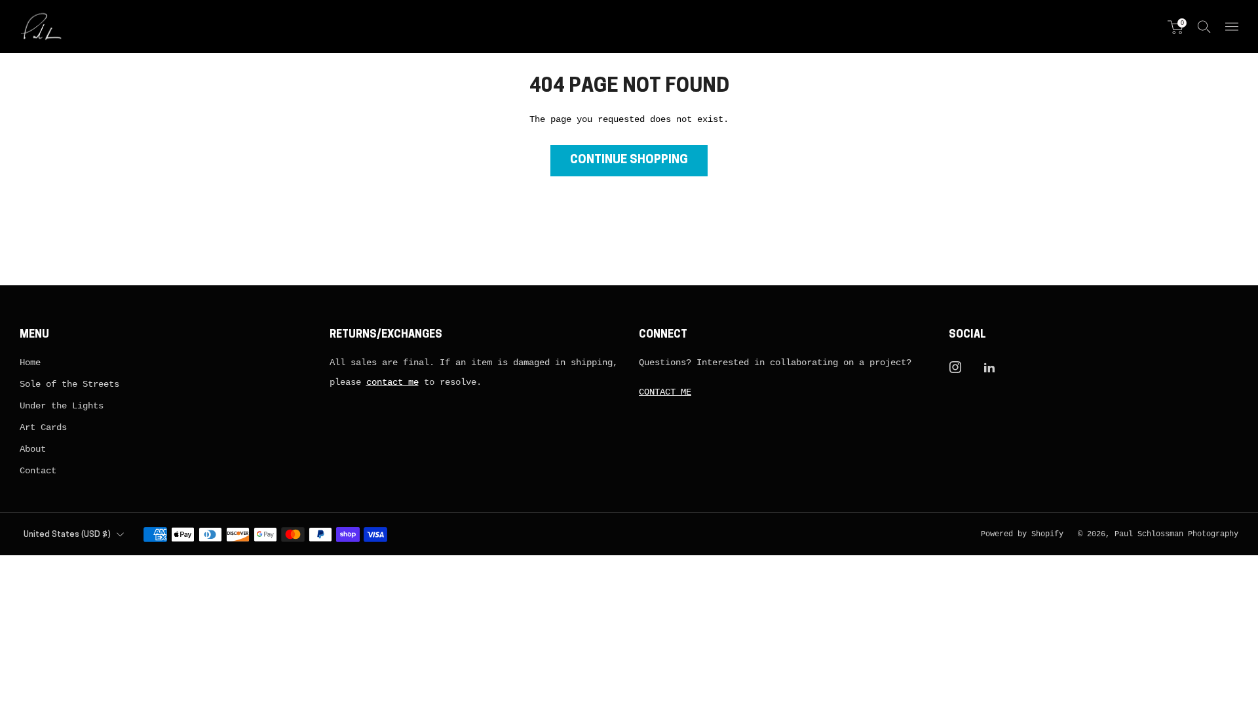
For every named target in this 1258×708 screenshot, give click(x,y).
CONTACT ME (665, 392)
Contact (38, 470)
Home (30, 362)
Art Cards (43, 427)
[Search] (1204, 26)
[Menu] (1231, 26)
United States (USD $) (67, 534)
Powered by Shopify (1022, 534)
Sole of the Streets (69, 384)
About (33, 449)
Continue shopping (629, 161)
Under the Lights (62, 406)
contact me (392, 382)
